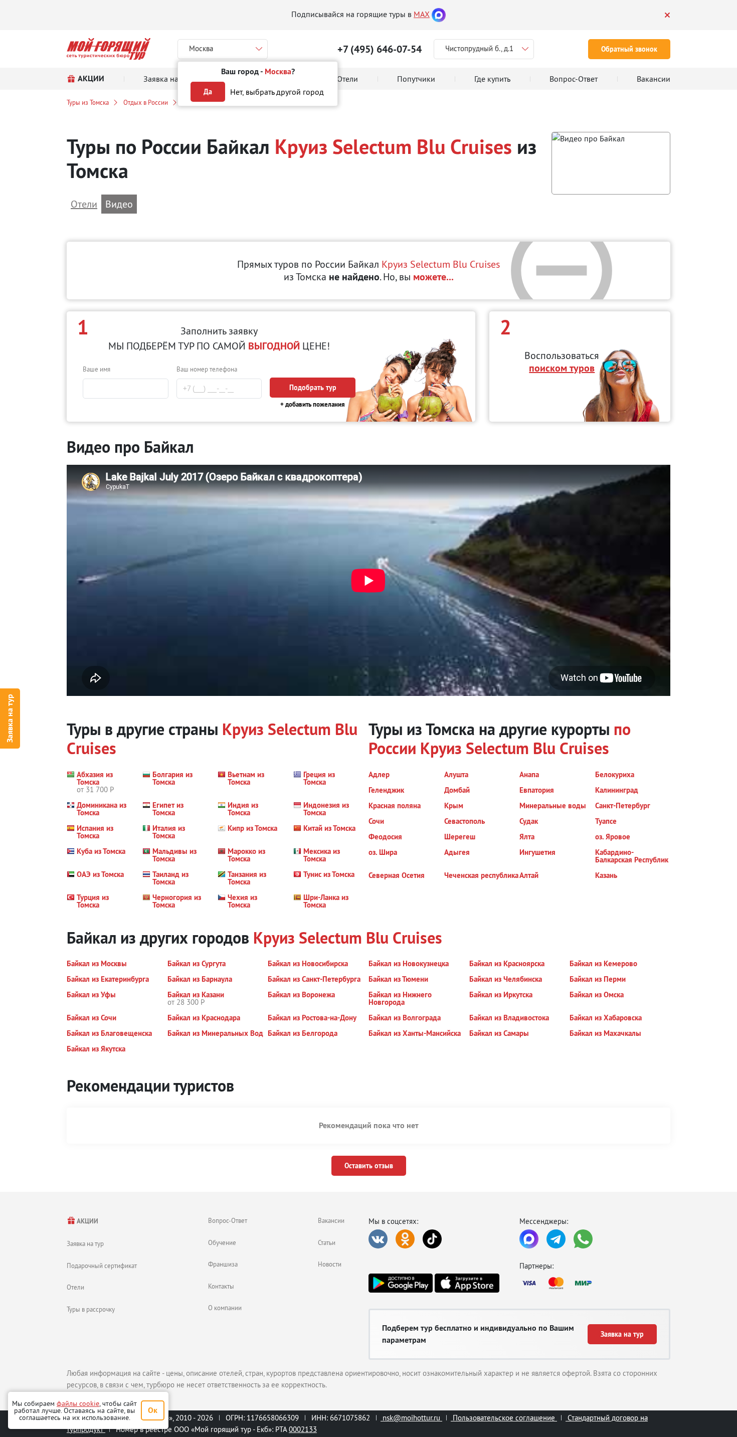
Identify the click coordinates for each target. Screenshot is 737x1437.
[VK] (378, 1238)
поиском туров (562, 368)
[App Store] (467, 1283)
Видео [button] (119, 204)
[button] (610, 163)
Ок (152, 1410)
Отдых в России (145, 102)
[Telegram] (556, 1238)
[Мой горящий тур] (108, 49)
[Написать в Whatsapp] (583, 1238)
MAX (422, 14)
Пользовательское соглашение (504, 1417)
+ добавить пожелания (312, 404)
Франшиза (223, 1264)
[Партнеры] (594, 1283)
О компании (225, 1308)
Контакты (221, 1286)
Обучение (222, 1242)
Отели (75, 1287)
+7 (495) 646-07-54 (379, 49)
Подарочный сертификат (102, 1266)
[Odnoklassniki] (405, 1238)
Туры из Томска (88, 102)
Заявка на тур (10, 718)
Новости (329, 1264)
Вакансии (331, 1220)
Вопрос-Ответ (227, 1220)
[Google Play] (400, 1283)
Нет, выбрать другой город (277, 92)
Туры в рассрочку (91, 1309)
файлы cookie (78, 1403)
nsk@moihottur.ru (411, 1417)
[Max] (439, 14)
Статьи (326, 1242)
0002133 (303, 1429)
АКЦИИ (87, 1221)
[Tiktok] (432, 1238)
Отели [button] (84, 204)
